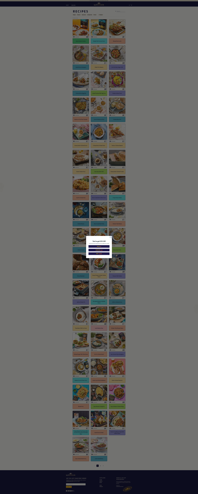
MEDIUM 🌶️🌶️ (99, 250)
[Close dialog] (110, 237)
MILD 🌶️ (99, 246)
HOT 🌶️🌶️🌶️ (99, 253)
